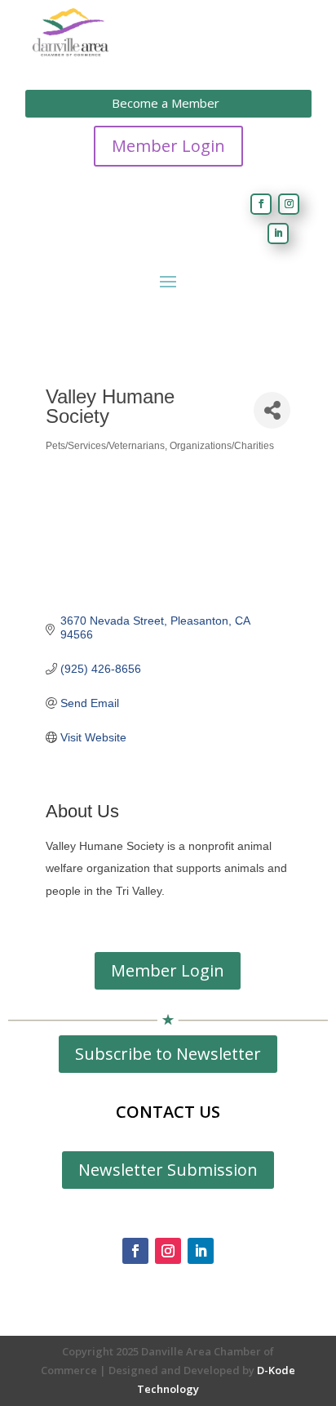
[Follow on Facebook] (261, 204)
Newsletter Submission (168, 1170)
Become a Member (165, 103)
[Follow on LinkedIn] (278, 233)
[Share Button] (272, 410)
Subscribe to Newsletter (168, 1054)
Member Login (168, 146)
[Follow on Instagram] (288, 204)
